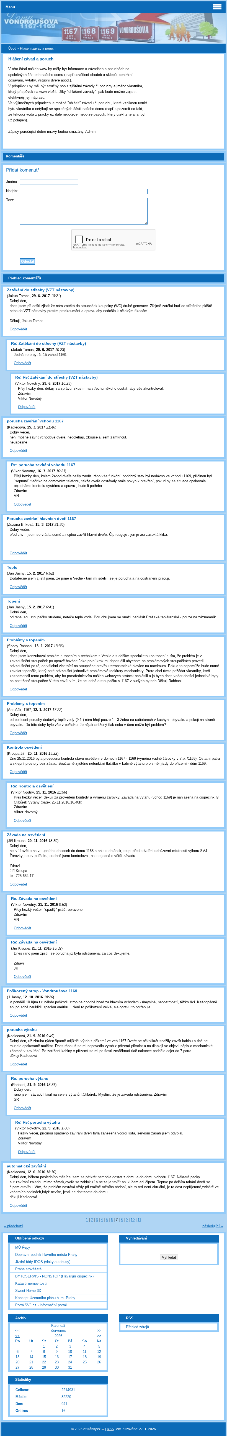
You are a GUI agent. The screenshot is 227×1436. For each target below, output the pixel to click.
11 (139, 1220)
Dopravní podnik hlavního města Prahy (46, 1255)
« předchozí (13, 1226)
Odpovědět (18, 329)
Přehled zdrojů (137, 1327)
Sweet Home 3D (28, 1291)
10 (133, 1220)
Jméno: (12, 182)
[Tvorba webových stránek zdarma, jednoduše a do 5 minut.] (103, 1429)
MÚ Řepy (22, 1247)
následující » (212, 1226)
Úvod (12, 48)
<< (17, 1330)
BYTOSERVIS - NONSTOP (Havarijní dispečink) (54, 1276)
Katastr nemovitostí (31, 1283)
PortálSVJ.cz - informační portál (41, 1305)
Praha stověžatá (28, 1269)
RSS (110, 1429)
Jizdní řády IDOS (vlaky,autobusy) (42, 1262)
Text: (10, 200)
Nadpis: (12, 191)
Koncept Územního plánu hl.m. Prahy (45, 1298)
